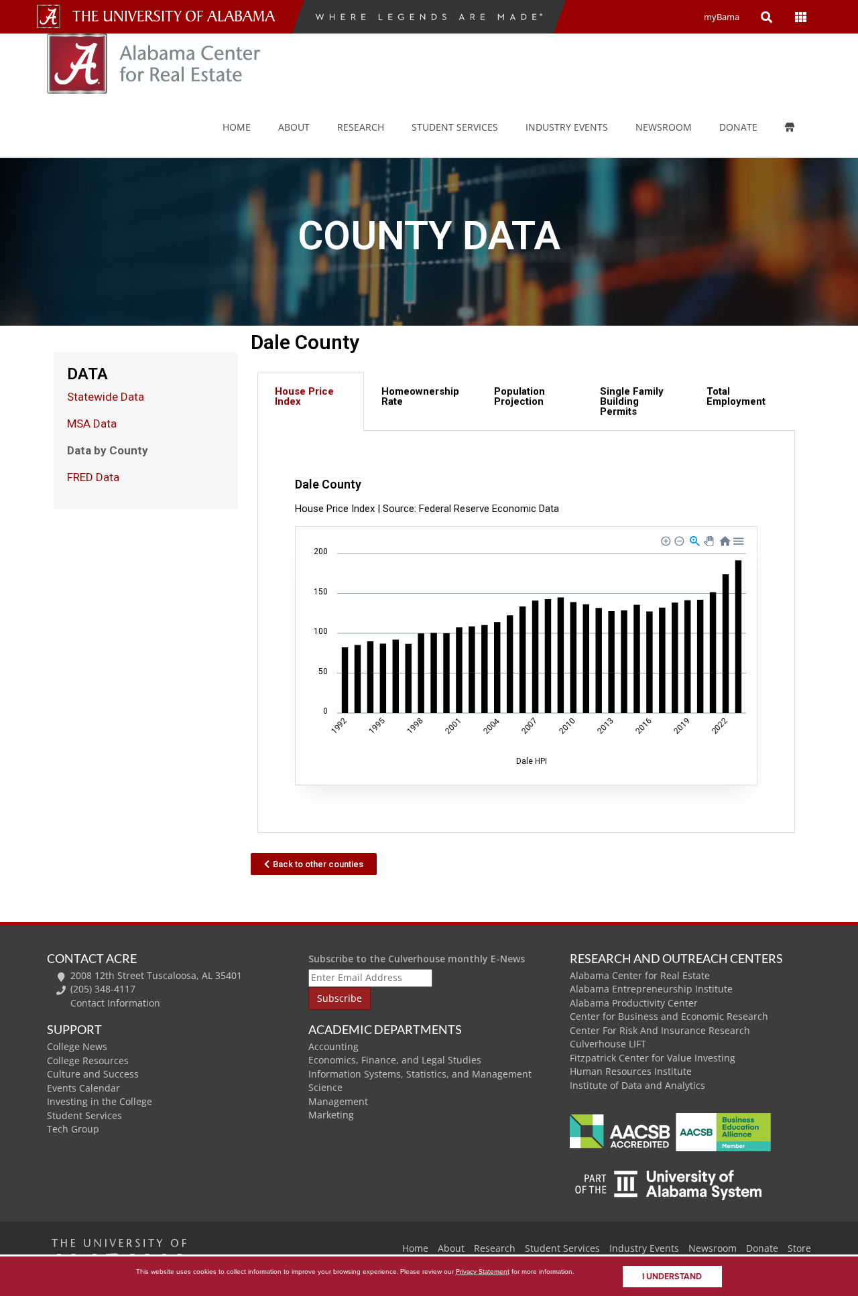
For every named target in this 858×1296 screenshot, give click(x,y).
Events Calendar (83, 1088)
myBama (721, 17)
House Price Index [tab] (304, 396)
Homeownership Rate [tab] (420, 396)
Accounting (333, 1046)
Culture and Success (93, 1073)
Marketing (331, 1114)
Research (360, 127)
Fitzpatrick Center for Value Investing (652, 1057)
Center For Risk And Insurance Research (660, 1030)
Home (237, 127)
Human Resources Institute (631, 1071)
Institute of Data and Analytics (637, 1085)
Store (799, 1248)
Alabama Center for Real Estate (640, 975)
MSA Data (92, 423)
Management (338, 1101)
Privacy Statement (482, 1272)
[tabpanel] (526, 632)
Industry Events (644, 1248)
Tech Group (73, 1128)
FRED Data (93, 477)
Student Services (455, 127)
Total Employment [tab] (736, 396)
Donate (738, 127)
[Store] (799, 127)
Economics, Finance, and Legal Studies (394, 1059)
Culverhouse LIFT (608, 1043)
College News (77, 1046)
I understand (672, 1277)
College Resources (88, 1060)
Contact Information (115, 1002)
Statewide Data (105, 396)
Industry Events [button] (567, 127)
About (294, 127)
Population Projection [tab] (519, 396)
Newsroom (663, 127)
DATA (87, 374)
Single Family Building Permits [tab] (632, 401)
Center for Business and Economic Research (669, 1016)
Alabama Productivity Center (634, 1002)
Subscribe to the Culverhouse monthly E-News (416, 958)
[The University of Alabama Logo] (177, 16)
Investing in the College (99, 1101)
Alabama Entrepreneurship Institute (651, 988)
